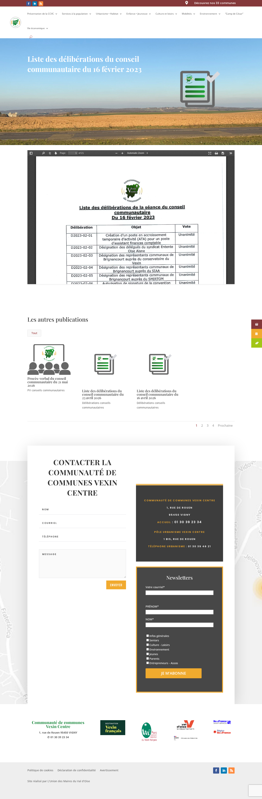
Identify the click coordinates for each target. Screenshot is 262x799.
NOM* (150, 619)
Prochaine (225, 425)
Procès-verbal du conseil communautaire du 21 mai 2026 (47, 382)
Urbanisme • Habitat (107, 13)
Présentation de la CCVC (40, 13)
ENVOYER (116, 585)
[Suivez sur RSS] (41, 3)
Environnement (208, 13)
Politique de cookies (40, 770)
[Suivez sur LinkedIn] (34, 3)
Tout (34, 333)
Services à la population (75, 13)
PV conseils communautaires (46, 390)
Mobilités (187, 13)
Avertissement (109, 770)
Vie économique (36, 28)
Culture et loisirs (165, 13)
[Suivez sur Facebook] (28, 3)
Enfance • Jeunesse (136, 13)
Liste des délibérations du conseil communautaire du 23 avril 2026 (103, 394)
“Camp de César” (234, 13)
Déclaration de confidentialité (77, 770)
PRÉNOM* (152, 606)
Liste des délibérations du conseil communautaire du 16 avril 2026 (157, 394)
